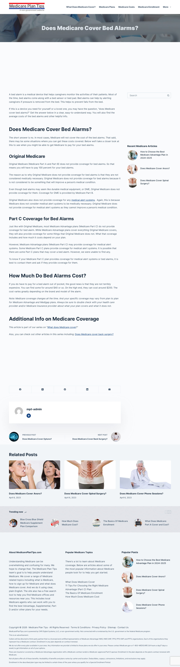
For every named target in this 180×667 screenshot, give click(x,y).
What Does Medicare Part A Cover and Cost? (157, 523)
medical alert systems (83, 200)
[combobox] (147, 95)
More (165, 7)
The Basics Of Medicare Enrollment (115, 523)
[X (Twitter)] (43, 389)
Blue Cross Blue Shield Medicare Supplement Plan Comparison (31, 523)
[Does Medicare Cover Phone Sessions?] (145, 474)
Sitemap (112, 627)
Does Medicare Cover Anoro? (155, 168)
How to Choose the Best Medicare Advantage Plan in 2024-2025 (154, 154)
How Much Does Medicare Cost (82, 596)
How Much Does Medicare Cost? (70, 523)
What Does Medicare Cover (80, 581)
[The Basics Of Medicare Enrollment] (96, 523)
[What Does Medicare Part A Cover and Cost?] (138, 523)
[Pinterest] (65, 389)
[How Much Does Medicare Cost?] (55, 523)
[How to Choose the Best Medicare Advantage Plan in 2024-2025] (132, 155)
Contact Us (123, 627)
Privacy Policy (99, 627)
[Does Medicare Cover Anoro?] (132, 169)
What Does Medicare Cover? (80, 7)
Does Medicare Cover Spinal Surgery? (85, 493)
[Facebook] (20, 389)
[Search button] (168, 95)
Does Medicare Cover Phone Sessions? (141, 493)
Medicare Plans (107, 7)
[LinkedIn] (87, 389)
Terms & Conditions (80, 627)
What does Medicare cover (61, 327)
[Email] (109, 389)
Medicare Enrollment (148, 7)
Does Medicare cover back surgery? (94, 334)
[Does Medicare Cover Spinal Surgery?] (132, 182)
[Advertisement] (90, 68)
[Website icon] (29, 416)
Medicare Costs (126, 7)
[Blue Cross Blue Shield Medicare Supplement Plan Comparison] (13, 523)
